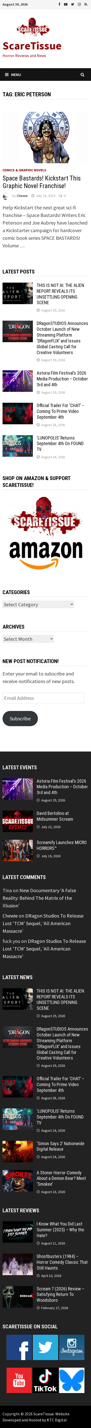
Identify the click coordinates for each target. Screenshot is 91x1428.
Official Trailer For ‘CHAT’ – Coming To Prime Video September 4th (60, 411)
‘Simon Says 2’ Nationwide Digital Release (60, 1146)
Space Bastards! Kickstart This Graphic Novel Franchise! (42, 182)
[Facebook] (60, 4)
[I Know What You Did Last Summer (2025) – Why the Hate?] (18, 1225)
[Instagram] (80, 4)
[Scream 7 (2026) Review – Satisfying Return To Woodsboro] (18, 1290)
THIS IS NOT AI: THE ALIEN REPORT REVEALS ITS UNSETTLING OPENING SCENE (60, 294)
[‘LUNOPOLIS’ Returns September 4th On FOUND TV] (18, 439)
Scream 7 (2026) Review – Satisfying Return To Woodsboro (60, 1294)
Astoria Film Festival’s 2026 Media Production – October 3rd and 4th (62, 378)
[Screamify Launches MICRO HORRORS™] (18, 843)
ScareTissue (32, 45)
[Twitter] (73, 4)
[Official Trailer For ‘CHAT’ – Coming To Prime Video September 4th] (18, 406)
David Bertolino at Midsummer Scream (55, 816)
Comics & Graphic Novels (24, 170)
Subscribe (20, 718)
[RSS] (85, 4)
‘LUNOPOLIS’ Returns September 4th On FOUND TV (60, 443)
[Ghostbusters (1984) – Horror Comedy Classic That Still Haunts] (18, 1257)
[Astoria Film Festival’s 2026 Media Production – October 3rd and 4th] (18, 374)
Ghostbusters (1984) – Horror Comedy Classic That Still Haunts (62, 1262)
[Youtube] (66, 4)
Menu (16, 74)
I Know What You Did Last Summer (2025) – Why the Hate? (60, 1229)
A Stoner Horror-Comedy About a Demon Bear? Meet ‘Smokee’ (61, 1178)
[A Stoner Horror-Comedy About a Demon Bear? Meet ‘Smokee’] (18, 1173)
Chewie (22, 195)
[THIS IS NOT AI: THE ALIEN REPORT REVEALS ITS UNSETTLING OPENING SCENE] (18, 286)
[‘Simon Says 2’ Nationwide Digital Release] (18, 1144)
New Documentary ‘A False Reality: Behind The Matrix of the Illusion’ (39, 898)
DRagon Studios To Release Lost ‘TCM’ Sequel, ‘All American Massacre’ (43, 923)
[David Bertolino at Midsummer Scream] (18, 814)
